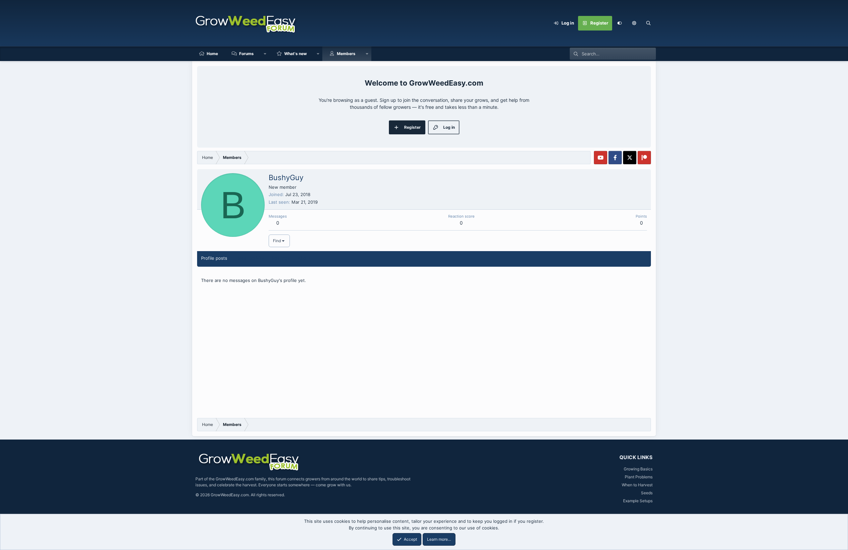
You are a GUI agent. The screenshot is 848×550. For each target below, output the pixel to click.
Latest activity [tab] (249, 258)
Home (212, 53)
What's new (295, 53)
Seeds (647, 492)
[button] (634, 23)
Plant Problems (639, 476)
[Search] (648, 23)
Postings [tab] (281, 258)
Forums (246, 53)
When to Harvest (637, 484)
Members (346, 53)
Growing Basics (638, 468)
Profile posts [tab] (214, 258)
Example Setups (638, 500)
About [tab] (304, 258)
